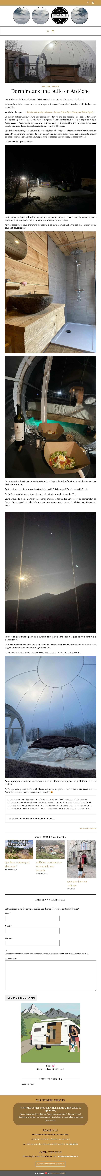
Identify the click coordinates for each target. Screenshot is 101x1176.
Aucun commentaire (88, 828)
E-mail (8, 926)
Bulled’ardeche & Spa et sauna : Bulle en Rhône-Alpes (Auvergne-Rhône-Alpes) (60, 112)
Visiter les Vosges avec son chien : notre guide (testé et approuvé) (50, 1109)
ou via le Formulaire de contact (49, 1164)
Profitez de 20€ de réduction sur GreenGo (51, 1139)
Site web (8, 938)
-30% (28, 1144)
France (55, 86)
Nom (7, 913)
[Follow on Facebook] (88, 3)
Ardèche (46, 86)
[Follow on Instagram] (93, 3)
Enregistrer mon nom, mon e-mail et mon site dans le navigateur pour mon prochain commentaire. (46, 953)
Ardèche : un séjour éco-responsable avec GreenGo (49, 866)
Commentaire (10, 958)
